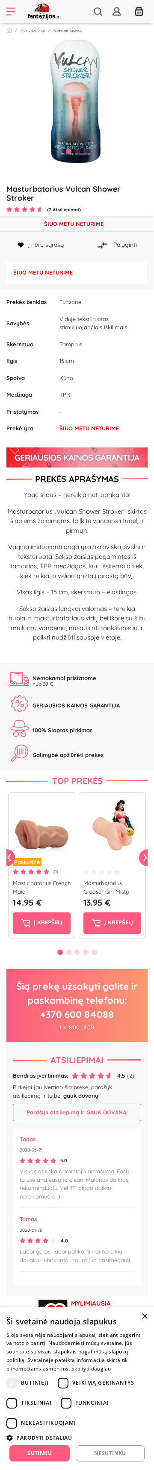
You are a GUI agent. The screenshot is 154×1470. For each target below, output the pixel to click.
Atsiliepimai (77, 1060)
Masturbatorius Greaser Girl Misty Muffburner (106, 891)
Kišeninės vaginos (67, 30)
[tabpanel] (77, 104)
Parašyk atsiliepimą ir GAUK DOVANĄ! (77, 1112)
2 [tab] (77, 151)
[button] (77, 1437)
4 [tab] (85, 952)
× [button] (144, 1316)
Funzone (70, 301)
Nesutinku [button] (110, 1453)
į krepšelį (47, 922)
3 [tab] (85, 151)
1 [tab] (68, 151)
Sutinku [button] (39, 1453)
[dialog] (77, 1388)
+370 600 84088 (77, 1014)
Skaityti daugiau (91, 1368)
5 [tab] (94, 952)
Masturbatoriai (33, 30)
